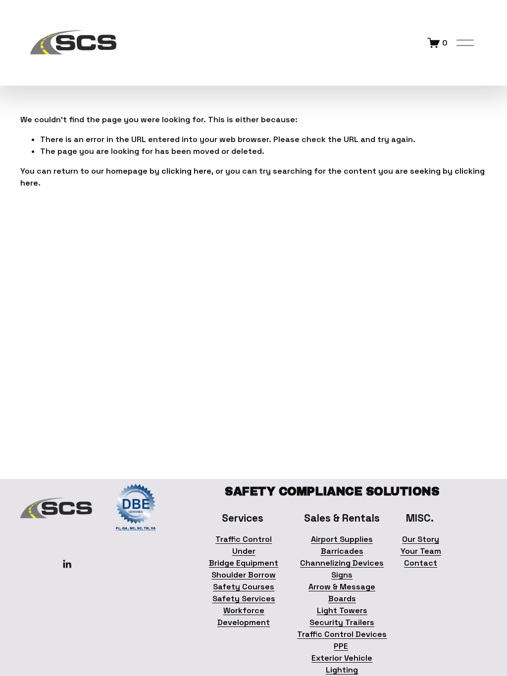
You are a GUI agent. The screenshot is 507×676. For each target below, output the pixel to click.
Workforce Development (243, 616)
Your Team (421, 551)
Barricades (342, 551)
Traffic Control (243, 539)
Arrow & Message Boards (341, 592)
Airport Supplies (342, 539)
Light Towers (342, 610)
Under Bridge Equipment (243, 557)
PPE (341, 646)
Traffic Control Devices (342, 634)
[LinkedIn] (67, 564)
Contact (420, 563)
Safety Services (243, 598)
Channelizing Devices (342, 563)
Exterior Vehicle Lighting (341, 664)
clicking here (186, 171)
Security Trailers (341, 622)
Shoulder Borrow (243, 575)
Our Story (420, 539)
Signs (342, 575)
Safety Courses (243, 586)
